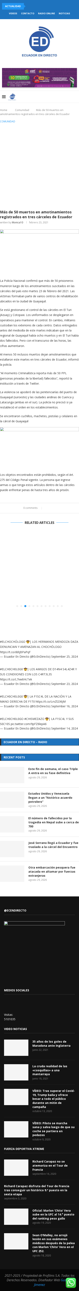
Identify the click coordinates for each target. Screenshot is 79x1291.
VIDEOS (13, 13)
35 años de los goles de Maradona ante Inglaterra (51, 1043)
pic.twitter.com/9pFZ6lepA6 (29, 724)
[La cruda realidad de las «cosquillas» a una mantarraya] (16, 1072)
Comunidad (22, 110)
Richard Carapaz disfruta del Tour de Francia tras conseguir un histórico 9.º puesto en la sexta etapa (36, 1190)
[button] (3, 568)
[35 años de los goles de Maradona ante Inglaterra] (16, 1048)
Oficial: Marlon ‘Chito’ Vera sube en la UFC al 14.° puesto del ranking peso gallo (53, 1214)
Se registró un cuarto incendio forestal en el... (35, 6)
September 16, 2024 (64, 706)
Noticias (64, 13)
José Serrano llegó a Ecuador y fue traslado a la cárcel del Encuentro (53, 845)
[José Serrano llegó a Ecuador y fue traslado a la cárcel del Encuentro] (12, 849)
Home (3, 110)
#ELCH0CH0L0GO (11, 719)
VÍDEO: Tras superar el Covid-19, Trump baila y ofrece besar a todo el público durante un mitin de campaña (53, 1099)
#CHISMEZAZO (34, 719)
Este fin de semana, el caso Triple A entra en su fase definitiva (53, 771)
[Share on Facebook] (47, 508)
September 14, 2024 (64, 728)
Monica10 (17, 222)
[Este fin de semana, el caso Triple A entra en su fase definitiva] (12, 775)
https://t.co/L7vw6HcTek (16, 679)
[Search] (75, 97)
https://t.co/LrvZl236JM (51, 701)
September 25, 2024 (64, 656)
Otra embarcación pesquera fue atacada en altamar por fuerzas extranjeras (51, 871)
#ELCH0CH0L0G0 (11, 669)
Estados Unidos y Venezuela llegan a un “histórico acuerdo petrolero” (50, 797)
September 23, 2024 (64, 684)
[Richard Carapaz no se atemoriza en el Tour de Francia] (16, 1167)
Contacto (27, 13)
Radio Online (46, 13)
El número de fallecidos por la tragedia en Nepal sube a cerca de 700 (53, 822)
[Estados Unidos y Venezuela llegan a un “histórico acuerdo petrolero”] (12, 800)
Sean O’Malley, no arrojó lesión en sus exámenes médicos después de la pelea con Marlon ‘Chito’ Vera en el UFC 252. (53, 1243)
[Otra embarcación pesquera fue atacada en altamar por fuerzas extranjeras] (12, 873)
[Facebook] (57, 97)
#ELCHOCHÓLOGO (12, 642)
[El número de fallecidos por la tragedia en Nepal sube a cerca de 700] (12, 824)
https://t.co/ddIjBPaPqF (15, 652)
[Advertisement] (39, 165)
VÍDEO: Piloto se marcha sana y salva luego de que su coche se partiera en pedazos (53, 1129)
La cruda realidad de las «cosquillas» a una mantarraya (49, 1070)
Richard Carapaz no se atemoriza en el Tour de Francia (50, 1165)
